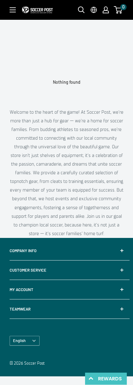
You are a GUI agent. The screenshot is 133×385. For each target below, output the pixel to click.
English (19, 340)
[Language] (93, 9)
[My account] (106, 9)
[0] (118, 10)
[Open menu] (13, 9)
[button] (118, 10)
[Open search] (81, 9)
